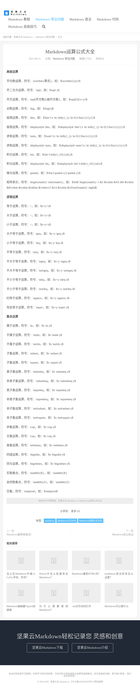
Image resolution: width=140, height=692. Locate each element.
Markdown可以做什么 (117, 606)
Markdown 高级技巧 (22, 26)
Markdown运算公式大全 (70, 51)
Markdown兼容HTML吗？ (86, 573)
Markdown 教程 (19, 19)
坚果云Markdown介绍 (92, 647)
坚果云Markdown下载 (47, 647)
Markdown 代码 (108, 19)
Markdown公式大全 (67, 520)
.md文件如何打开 (81, 606)
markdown (49, 520)
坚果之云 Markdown (15, 13)
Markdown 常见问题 (50, 19)
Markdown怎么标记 (122, 534)
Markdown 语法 (80, 19)
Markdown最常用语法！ (20, 534)
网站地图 (98, 681)
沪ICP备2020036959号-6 (82, 681)
